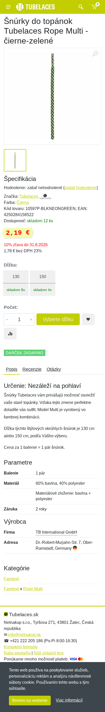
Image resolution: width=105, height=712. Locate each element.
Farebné (11, 579)
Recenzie (32, 369)
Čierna (23, 202)
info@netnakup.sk (24, 634)
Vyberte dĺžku (58, 319)
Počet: (11, 307)
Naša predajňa (17, 653)
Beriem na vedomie (29, 700)
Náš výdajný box (49, 653)
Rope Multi (33, 589)
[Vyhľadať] (80, 7)
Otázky (54, 369)
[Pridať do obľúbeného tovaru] (88, 319)
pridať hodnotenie (80, 188)
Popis (11, 369)
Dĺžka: (10, 265)
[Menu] (8, 6)
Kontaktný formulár (21, 647)
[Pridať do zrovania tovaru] (10, 333)
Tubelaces (28, 196)
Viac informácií (69, 700)
